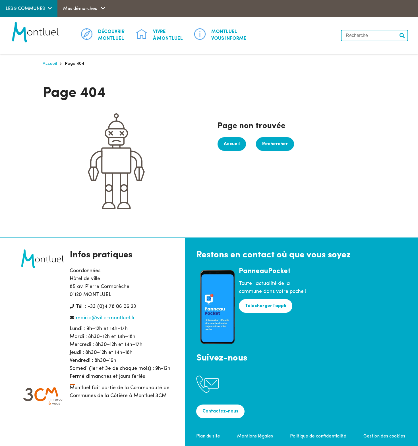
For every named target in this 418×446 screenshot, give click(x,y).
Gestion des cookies (384, 436)
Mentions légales (255, 436)
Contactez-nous (220, 411)
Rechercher (275, 144)
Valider (402, 35)
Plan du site (208, 436)
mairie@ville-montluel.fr (105, 318)
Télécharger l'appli (265, 306)
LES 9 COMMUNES (25, 9)
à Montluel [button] (168, 35)
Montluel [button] (111, 35)
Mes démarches (80, 9)
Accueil (50, 64)
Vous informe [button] (229, 35)
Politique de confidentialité (318, 436)
